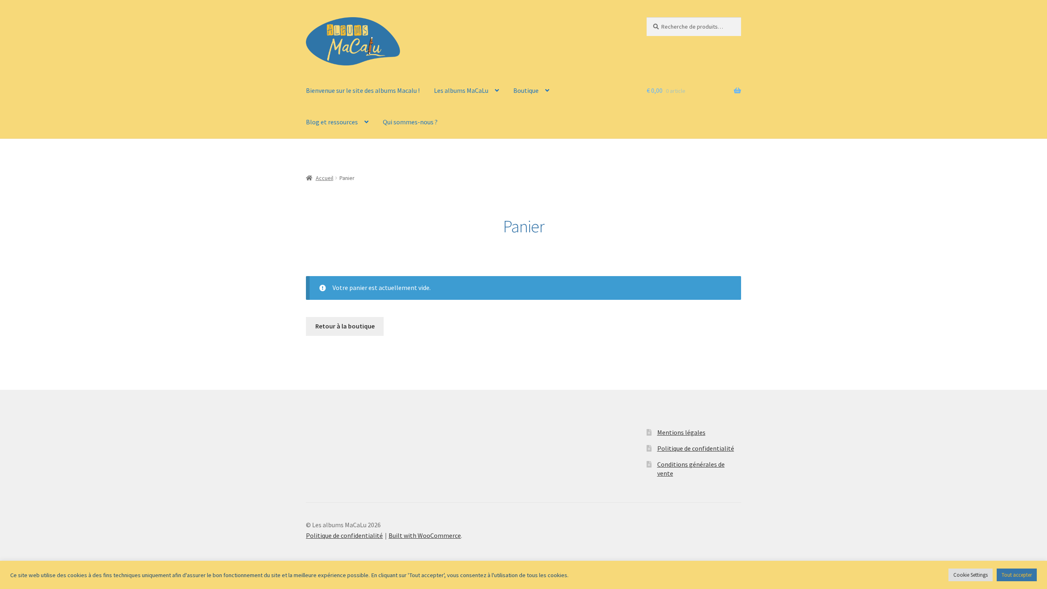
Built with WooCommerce (425, 535)
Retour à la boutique (345, 326)
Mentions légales (681, 432)
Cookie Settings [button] (970, 574)
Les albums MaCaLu (461, 90)
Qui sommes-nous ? (410, 122)
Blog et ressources (332, 122)
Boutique (526, 90)
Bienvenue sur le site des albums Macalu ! (363, 90)
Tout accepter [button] (1017, 574)
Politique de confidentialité (695, 448)
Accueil (324, 178)
